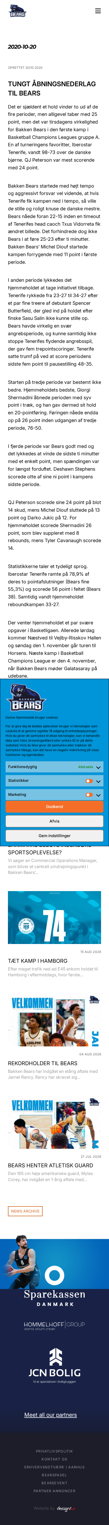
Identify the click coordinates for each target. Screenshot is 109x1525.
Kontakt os (54, 1459)
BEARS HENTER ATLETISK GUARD (50, 1165)
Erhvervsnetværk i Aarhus (54, 1467)
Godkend (54, 806)
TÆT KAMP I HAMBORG (37, 961)
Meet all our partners (50, 1414)
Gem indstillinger (55, 835)
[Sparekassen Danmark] (54, 1269)
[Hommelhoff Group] (54, 1324)
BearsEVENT (54, 1483)
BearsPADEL (54, 1475)
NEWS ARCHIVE (25, 1211)
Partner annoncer (54, 1491)
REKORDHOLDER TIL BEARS (43, 1063)
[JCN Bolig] (54, 1348)
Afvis (54, 821)
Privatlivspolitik (54, 1451)
